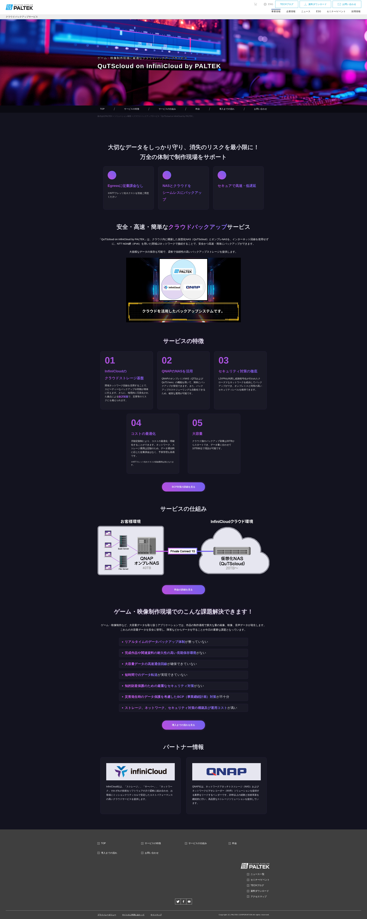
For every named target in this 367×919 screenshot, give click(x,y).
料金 (198, 109)
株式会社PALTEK (104, 116)
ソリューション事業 (122, 116)
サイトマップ (156, 915)
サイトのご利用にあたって (133, 915)
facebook (183, 901)
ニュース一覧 (257, 874)
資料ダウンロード (317, 4)
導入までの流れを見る (183, 725)
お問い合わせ (349, 4)
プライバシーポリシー (106, 915)
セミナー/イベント (336, 11)
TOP (102, 109)
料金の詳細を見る (183, 589)
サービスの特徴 (131, 109)
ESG (318, 11)
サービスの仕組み (167, 109)
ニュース (305, 11)
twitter (178, 901)
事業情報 (276, 11)
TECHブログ (286, 4)
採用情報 (356, 11)
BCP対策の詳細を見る (183, 487)
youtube (189, 901)
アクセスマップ (259, 896)
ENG (270, 4)
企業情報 (290, 11)
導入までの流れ (226, 109)
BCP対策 (123, 396)
